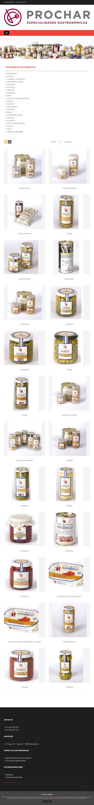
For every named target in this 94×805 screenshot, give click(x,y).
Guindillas (69, 324)
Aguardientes (12, 73)
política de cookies (55, 798)
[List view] (9, 142)
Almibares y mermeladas (16, 79)
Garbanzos (24, 324)
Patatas (69, 506)
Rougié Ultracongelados (16, 123)
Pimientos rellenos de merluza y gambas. (24, 642)
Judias (24, 415)
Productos (11, 109)
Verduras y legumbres (15, 132)
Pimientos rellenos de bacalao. (69, 596)
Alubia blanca (24, 188)
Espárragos (11, 93)
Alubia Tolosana (24, 233)
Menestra (24, 506)
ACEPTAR (47, 801)
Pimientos (10, 104)
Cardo (69, 233)
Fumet (9, 96)
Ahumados (10, 76)
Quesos (9, 112)
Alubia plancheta (69, 188)
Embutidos (10, 90)
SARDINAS (10, 126)
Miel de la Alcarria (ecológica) (18, 98)
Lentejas (69, 460)
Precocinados (12, 107)
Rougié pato (11, 120)
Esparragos (69, 279)
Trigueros (69, 687)
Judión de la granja (69, 415)
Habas (69, 369)
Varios (9, 129)
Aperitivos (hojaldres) (15, 82)
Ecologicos (11, 87)
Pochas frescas (69, 642)
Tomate (25, 687)
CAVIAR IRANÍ (11, 84)
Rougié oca (11, 118)
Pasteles (10, 101)
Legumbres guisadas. (24, 460)
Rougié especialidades (15, 115)
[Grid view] (6, 142)
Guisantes (25, 369)
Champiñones (24, 279)
